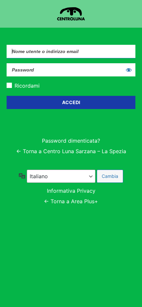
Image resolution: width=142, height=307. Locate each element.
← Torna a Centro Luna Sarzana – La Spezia (71, 151)
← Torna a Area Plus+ (71, 201)
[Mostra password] (128, 69)
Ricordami (27, 85)
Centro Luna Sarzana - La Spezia (71, 14)
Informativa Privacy (71, 190)
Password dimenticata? (71, 140)
